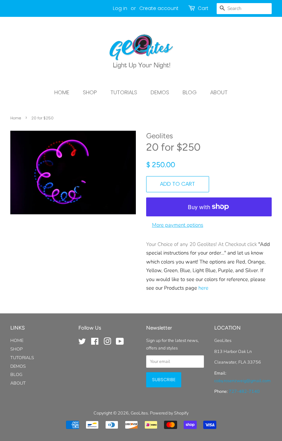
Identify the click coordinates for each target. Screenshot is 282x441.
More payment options (177, 225)
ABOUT (219, 92)
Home (15, 118)
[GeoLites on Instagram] (107, 343)
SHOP (90, 92)
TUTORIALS (123, 92)
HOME (61, 92)
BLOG (190, 92)
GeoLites (139, 413)
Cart (203, 8)
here (203, 287)
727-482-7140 (244, 391)
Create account (158, 8)
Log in (120, 8)
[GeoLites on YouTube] (120, 343)
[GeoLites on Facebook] (95, 343)
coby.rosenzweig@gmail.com (242, 381)
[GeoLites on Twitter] (82, 343)
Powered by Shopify (169, 413)
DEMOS (160, 92)
